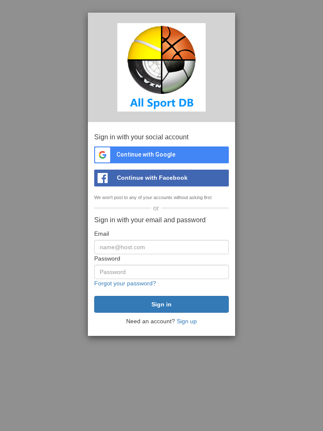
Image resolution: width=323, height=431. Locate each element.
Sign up (187, 321)
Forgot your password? (125, 283)
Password (107, 258)
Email (101, 233)
